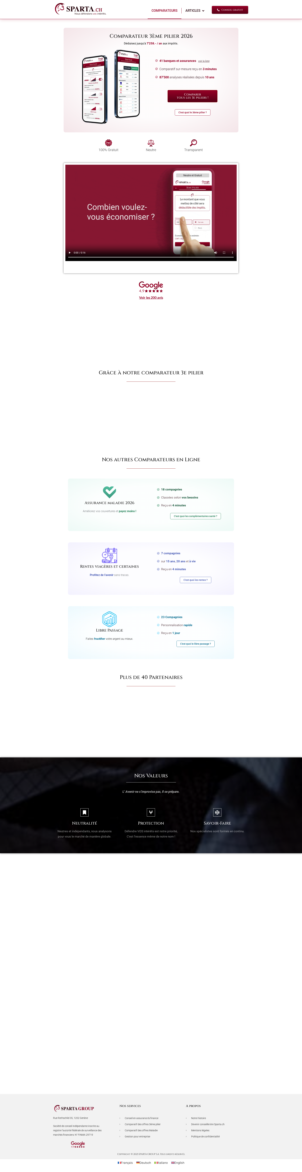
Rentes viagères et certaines (109, 566)
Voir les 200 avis (151, 297)
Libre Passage (109, 630)
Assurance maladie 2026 (109, 502)
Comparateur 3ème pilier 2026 (151, 36)
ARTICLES (192, 11)
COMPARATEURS (165, 11)
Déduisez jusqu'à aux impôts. (151, 43)
